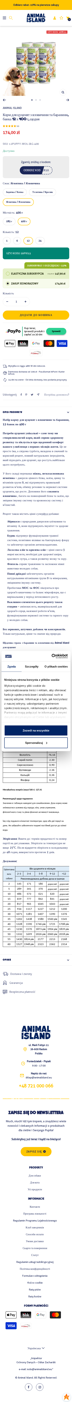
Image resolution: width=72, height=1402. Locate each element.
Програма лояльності (34, 1213)
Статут (35, 1255)
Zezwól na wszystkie (36, 730)
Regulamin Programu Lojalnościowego (35, 1220)
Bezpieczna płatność (22, 992)
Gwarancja (16, 983)
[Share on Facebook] (21, 394)
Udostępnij (10, 394)
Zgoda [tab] (11, 666)
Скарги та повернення (35, 1248)
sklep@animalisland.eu (39, 1077)
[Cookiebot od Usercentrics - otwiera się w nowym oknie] (52, 656)
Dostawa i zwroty (21, 974)
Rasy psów (35, 1289)
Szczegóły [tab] (31, 666)
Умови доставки (35, 1241)
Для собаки (35, 1175)
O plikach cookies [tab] (56, 666)
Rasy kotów (34, 1296)
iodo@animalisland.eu (39, 1369)
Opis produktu (12, 412)
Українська (34, 1348)
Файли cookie (35, 1282)
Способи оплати (35, 1234)
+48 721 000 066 (36, 1085)
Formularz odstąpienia (34, 1275)
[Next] (67, 100)
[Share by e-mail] (38, 394)
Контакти (35, 1206)
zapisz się (34, 1151)
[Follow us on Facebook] (28, 1387)
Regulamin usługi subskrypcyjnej (35, 1261)
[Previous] (4, 100)
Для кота (35, 1182)
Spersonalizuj (34, 742)
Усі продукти (35, 1189)
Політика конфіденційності (35, 1268)
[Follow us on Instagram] (39, 1387)
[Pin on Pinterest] (26, 394)
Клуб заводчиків (35, 1227)
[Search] (11, 18)
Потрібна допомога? (56, 394)
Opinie (7, 960)
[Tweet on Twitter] (32, 394)
